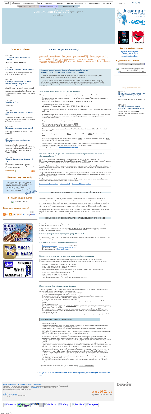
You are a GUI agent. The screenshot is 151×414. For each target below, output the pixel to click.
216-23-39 (105, 391)
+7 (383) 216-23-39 (138, 14)
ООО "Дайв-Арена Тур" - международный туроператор (22, 384)
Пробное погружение (49, 246)
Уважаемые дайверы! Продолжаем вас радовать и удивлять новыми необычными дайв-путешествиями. (20, 119)
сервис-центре (47, 330)
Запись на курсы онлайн (85, 61)
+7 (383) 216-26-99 (138, 16)
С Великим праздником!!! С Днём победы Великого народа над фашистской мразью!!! (18, 83)
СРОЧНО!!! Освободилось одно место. (20, 69)
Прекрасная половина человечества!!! (19, 128)
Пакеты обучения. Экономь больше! (86, 58)
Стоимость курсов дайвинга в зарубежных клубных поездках (74, 58)
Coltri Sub (76, 297)
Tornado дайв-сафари (129, 54)
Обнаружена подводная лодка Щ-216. (132, 99)
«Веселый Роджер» (92, 356)
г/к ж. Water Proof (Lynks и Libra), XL (19, 184)
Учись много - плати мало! (66, 247)
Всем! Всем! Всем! (12, 102)
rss (34, 171)
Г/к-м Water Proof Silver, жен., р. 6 (18, 189)
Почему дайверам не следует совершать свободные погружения (131, 107)
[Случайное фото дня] (19, 201)
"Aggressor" (88, 349)
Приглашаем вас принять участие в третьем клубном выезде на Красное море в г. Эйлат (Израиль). (20, 165)
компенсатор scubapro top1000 (17, 185)
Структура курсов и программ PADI (75, 56)
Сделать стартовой (124, 384)
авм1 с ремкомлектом (13, 190)
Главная (51, 49)
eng (125, 3)
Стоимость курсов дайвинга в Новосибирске (55, 58)
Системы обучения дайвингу (49, 56)
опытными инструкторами (68, 147)
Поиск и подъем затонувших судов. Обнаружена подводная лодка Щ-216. (131, 94)
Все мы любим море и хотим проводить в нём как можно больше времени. (131, 113)
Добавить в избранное (125, 383)
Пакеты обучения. (62, 249)
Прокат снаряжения (97, 56)
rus (120, 3)
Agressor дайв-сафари (129, 51)
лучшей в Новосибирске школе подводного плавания (62, 72)
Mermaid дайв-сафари (129, 56)
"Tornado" (94, 351)
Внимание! (9, 105)
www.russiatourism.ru (34, 387)
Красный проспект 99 (86, 365)
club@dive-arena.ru (10, 394)
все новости (9, 171)
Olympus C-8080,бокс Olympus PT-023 (19, 182)
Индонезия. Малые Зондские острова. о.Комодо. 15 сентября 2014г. (18, 73)
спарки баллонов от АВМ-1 (15, 187)
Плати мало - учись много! (86, 59)
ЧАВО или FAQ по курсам (65, 61)
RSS (7, 214)
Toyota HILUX (71, 306)
